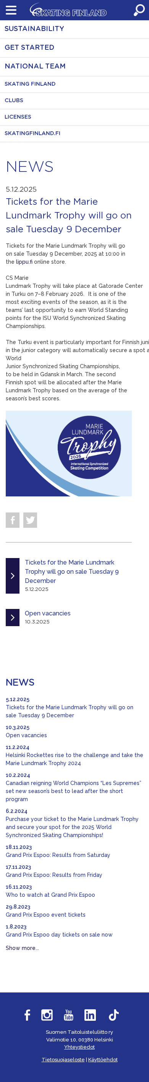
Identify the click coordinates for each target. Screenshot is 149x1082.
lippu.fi (25, 262)
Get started (29, 47)
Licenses (18, 117)
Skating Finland (30, 84)
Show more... (22, 948)
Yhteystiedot (79, 1047)
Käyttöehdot (103, 1059)
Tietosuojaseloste (63, 1059)
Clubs (14, 100)
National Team (35, 66)
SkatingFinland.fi (32, 133)
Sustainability (34, 29)
